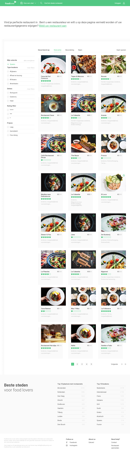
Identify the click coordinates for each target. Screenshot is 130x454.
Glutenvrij (13, 97)
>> (124, 364)
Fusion (110, 424)
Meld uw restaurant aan (53, 25)
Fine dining (14, 135)
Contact (114, 442)
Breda (71, 420)
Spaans (110, 420)
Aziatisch (110, 416)
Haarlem (71, 408)
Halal (11, 101)
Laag (11, 127)
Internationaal (110, 392)
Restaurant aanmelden (115, 447)
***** (11, 110)
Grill (110, 404)
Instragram (73, 445)
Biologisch (13, 93)
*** (11, 114)
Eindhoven (71, 404)
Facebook (73, 442)
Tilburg (71, 412)
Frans (110, 396)
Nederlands (110, 388)
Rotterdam (71, 392)
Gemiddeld (14, 131)
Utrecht (71, 400)
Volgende (114, 364)
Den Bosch (71, 424)
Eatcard (91, 442)
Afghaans (13, 71)
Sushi (110, 408)
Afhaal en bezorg (16, 75)
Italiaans (110, 400)
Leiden (71, 416)
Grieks (110, 412)
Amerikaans (14, 84)
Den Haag (71, 396)
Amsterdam (71, 388)
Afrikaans (13, 80)
